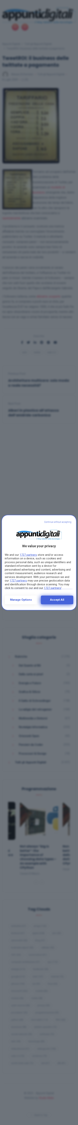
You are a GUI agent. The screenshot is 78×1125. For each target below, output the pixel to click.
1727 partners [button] (28, 555)
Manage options (21, 599)
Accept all (57, 599)
